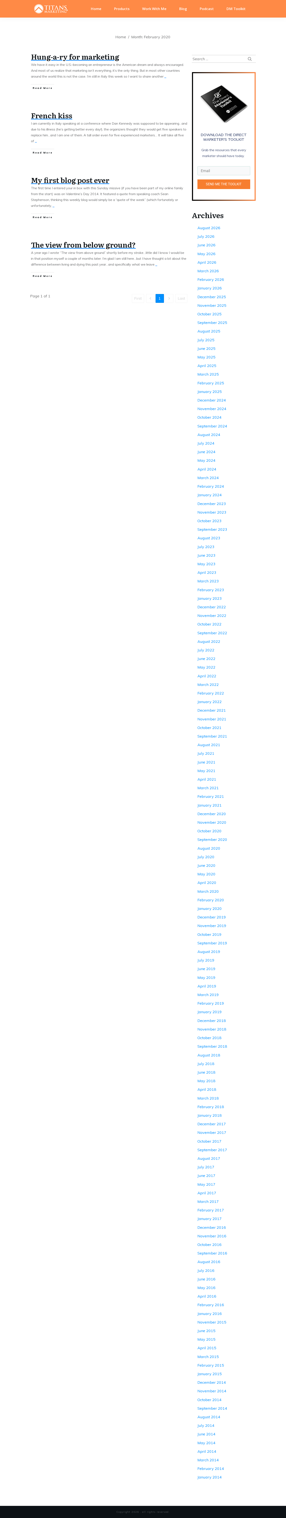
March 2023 (208, 581)
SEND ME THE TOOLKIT (224, 184)
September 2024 (212, 426)
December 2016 (211, 1227)
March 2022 (208, 684)
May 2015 (206, 1339)
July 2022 (205, 650)
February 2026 (210, 279)
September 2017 (212, 1149)
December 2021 (211, 710)
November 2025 (211, 305)
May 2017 (206, 1184)
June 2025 (206, 348)
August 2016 (208, 1261)
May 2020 (206, 874)
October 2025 (209, 314)
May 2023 (206, 563)
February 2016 (210, 1304)
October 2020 (209, 831)
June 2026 (206, 245)
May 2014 (206, 1442)
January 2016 (209, 1313)
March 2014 (208, 1460)
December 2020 (211, 813)
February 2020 (210, 900)
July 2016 (205, 1270)
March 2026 (208, 271)
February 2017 (210, 1210)
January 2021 (209, 805)
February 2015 (210, 1365)
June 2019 (206, 968)
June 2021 (206, 762)
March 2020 (208, 891)
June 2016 (206, 1279)
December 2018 (211, 1020)
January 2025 (209, 391)
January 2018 (209, 1115)
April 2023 (206, 572)
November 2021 (211, 719)
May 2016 (206, 1287)
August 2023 (208, 538)
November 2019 (211, 925)
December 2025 (211, 296)
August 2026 (208, 227)
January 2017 (209, 1218)
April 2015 (206, 1347)
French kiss (51, 115)
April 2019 (206, 986)
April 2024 (206, 469)
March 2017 (208, 1201)
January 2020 (209, 908)
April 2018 (206, 1089)
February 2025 (210, 383)
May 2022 (206, 667)
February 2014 (210, 1468)
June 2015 (206, 1330)
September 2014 (212, 1408)
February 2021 (210, 796)
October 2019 (209, 934)
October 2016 (209, 1244)
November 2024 (211, 408)
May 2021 (206, 770)
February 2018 (210, 1106)
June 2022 (206, 658)
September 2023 (212, 529)
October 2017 (209, 1141)
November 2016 (211, 1236)
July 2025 (205, 340)
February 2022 (210, 693)
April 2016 (206, 1296)
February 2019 (210, 1003)
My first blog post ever (70, 180)
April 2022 (206, 676)
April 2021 (206, 779)
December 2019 (211, 917)
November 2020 (211, 822)
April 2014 (206, 1451)
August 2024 (208, 434)
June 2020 (206, 865)
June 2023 (206, 555)
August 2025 (208, 331)
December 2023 (211, 503)
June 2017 (206, 1175)
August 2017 (208, 1158)
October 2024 (209, 417)
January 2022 (209, 701)
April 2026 (206, 262)
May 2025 (206, 357)
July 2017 (205, 1167)
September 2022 (212, 632)
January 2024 (209, 494)
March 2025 (208, 374)
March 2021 (208, 787)
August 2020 (208, 848)
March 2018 (208, 1098)
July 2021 (205, 753)
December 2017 (211, 1124)
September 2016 (212, 1253)
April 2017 (206, 1193)
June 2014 (206, 1434)
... (165, 76)
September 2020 (212, 839)
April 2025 (206, 365)
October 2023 (209, 520)
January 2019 (209, 1011)
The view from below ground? (83, 244)
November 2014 (211, 1391)
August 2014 (208, 1416)
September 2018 (212, 1046)
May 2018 (206, 1080)
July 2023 (205, 546)
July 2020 (205, 856)
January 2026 (209, 288)
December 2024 (211, 400)
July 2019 (205, 960)
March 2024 (208, 477)
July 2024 (205, 443)
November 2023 (211, 512)
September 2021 (212, 736)
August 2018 (208, 1055)
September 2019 (212, 943)
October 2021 (209, 727)
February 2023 (210, 589)
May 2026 (206, 253)
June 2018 (206, 1072)
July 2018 (205, 1063)
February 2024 (210, 486)
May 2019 (206, 977)
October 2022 (209, 624)
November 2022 (211, 615)
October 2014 (209, 1399)
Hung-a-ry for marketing (75, 56)
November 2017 (211, 1132)
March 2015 (208, 1356)
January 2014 (209, 1477)
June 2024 (206, 451)
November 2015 (211, 1322)
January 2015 (209, 1373)
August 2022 (208, 641)
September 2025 (212, 322)
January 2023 (209, 598)
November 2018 (211, 1029)
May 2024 (206, 460)
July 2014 (205, 1425)
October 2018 (209, 1037)
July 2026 (205, 236)
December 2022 (211, 607)
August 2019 (208, 951)
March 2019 (208, 994)
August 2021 (208, 744)
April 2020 (206, 882)
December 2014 (211, 1382)
